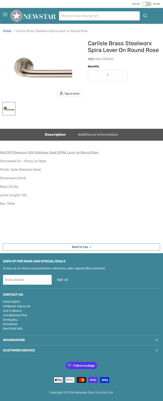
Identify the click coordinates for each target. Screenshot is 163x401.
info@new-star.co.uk (16, 306)
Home (7, 31)
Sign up (62, 279)
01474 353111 (11, 302)
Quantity (93, 66)
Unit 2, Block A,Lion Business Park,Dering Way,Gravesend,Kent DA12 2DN (15, 319)
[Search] (145, 15)
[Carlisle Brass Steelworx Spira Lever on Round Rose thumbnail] (9, 108)
